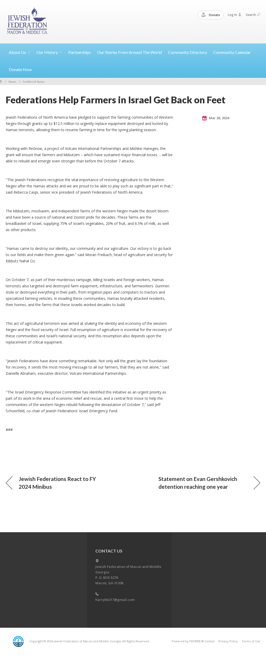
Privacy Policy (228, 641)
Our (47, 52)
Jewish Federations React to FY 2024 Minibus (57, 482)
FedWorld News (33, 82)
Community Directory (187, 52)
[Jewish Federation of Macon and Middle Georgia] (28, 21)
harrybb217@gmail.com (115, 599)
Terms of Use (251, 641)
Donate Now (20, 69)
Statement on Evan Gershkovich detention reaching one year (197, 482)
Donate (214, 15)
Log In (232, 14)
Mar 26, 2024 (218, 118)
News (12, 82)
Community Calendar (232, 52)
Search (251, 14)
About (17, 52)
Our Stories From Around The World (129, 52)
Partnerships (79, 52)
